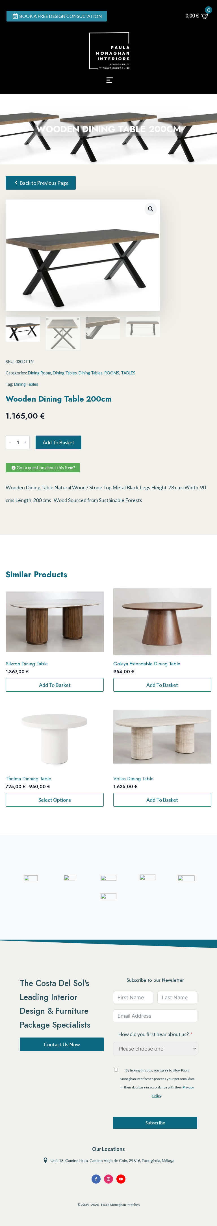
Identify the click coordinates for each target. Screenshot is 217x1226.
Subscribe (155, 1122)
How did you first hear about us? (153, 1034)
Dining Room (39, 372)
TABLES (128, 372)
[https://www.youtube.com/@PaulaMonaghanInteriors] (96, 1179)
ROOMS (111, 372)
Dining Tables (65, 372)
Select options (54, 800)
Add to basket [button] (55, 685)
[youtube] (120, 1179)
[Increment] (25, 442)
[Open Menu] (109, 82)
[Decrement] (10, 442)
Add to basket (58, 442)
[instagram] (108, 1179)
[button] (151, 209)
